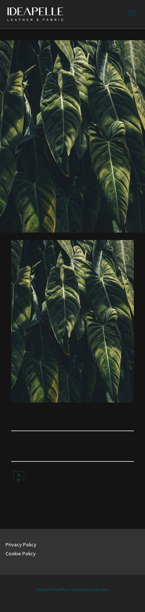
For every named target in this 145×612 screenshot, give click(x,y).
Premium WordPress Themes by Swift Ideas (72, 589)
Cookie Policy (21, 553)
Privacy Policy (21, 544)
